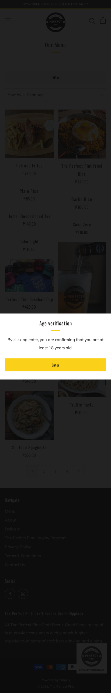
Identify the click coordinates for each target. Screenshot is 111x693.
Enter (56, 365)
